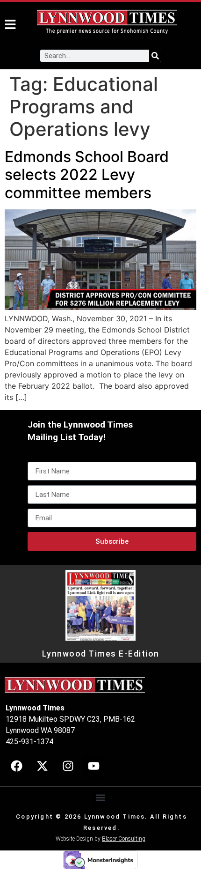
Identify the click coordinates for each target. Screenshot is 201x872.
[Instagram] (67, 766)
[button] (100, 797)
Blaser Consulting (123, 838)
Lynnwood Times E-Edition (100, 653)
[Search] (155, 56)
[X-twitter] (42, 766)
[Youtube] (93, 766)
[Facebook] (16, 766)
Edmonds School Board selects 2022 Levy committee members (87, 175)
